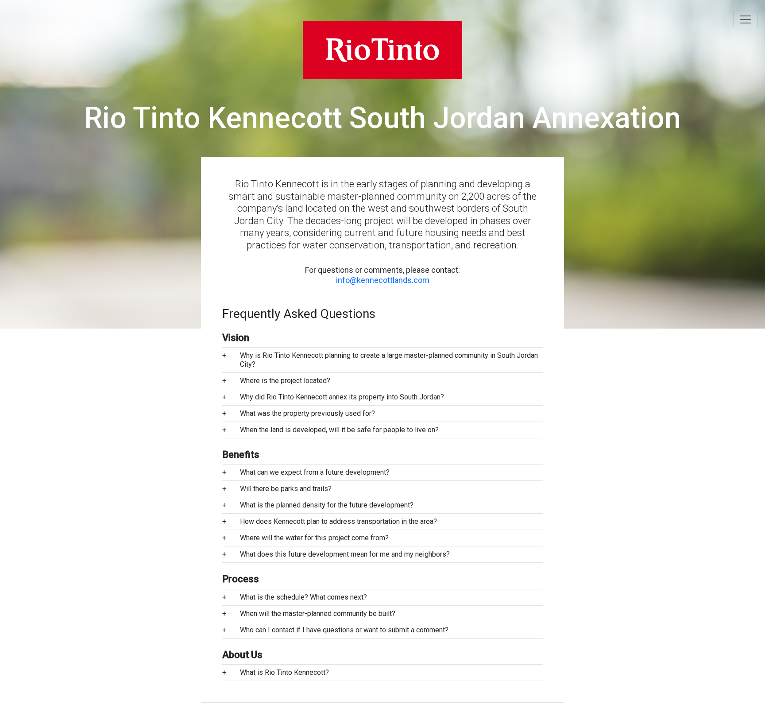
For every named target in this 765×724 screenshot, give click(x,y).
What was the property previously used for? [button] (307, 413)
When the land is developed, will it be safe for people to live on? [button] (339, 430)
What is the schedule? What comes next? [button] (303, 597)
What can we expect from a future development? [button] (315, 472)
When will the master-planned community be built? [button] (317, 613)
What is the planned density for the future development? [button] (326, 505)
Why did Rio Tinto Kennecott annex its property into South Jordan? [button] (342, 397)
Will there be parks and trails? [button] (286, 488)
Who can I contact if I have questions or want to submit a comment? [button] (344, 630)
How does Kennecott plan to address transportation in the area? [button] (338, 521)
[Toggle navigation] (745, 19)
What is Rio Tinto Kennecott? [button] (284, 672)
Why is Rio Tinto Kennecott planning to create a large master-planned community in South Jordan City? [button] (389, 359)
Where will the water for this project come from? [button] (314, 538)
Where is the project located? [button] (285, 380)
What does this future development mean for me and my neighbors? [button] (345, 554)
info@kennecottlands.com (382, 280)
